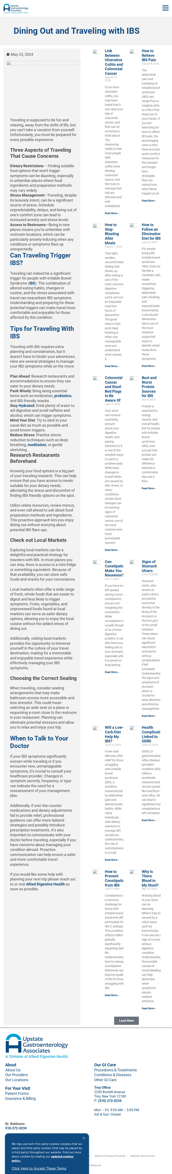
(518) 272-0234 (109, 1101)
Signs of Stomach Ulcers (149, 566)
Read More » (112, 213)
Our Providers (16, 1075)
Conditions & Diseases (112, 1075)
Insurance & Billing (20, 1098)
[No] (84, 1138)
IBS (32, 283)
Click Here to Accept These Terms (39, 1168)
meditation (37, 445)
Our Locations (16, 1080)
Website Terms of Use (142, 1156)
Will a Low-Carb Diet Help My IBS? (114, 734)
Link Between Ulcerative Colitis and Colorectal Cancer (114, 62)
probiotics (62, 395)
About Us (13, 1070)
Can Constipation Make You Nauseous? (115, 568)
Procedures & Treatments (115, 1070)
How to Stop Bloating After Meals (112, 234)
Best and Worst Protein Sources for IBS (149, 386)
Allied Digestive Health (45, 884)
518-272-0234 (16, 1128)
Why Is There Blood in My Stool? (150, 878)
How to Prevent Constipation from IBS (115, 878)
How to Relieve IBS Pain (149, 55)
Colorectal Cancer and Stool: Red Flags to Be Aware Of (113, 389)
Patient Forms (17, 1093)
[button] (126, 1021)
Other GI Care (105, 1080)
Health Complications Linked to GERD (154, 734)
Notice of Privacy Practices (110, 1156)
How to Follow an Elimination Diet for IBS (151, 232)
